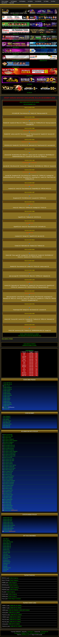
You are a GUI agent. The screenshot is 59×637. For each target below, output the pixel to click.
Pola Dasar (5, 554)
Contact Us (42, 633)
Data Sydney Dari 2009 (8, 459)
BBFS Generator (7, 557)
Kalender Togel (6, 552)
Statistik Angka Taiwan (8, 523)
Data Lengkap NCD (7, 499)
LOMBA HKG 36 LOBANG (16, 605)
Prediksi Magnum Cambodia (14, 598)
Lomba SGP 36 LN (7, 382)
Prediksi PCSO (6, 392)
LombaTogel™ (30, 631)
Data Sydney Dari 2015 (8, 460)
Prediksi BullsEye (7, 393)
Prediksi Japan (6, 396)
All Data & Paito (7, 510)
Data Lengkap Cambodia (9, 480)
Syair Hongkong (6, 417)
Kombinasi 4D (6, 560)
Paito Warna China (7, 491)
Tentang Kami (17, 633)
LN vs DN (5, 564)
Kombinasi (5, 558)
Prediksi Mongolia (7, 402)
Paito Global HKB (7, 504)
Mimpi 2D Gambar (7, 424)
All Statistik (6, 531)
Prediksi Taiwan (6, 399)
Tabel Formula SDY (7, 457)
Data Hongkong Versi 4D (9, 445)
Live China (53, 1)
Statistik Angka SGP (7, 517)
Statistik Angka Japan (8, 526)
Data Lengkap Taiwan (8, 485)
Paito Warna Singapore (8, 439)
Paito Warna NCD (7, 500)
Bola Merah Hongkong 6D (9, 455)
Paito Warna (6, 538)
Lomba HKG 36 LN (7, 384)
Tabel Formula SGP (7, 434)
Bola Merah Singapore (8, 442)
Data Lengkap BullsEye (8, 476)
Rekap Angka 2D (7, 543)
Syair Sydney (6, 419)
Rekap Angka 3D (7, 544)
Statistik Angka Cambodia (9, 525)
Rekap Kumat (6, 549)
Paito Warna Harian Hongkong (10, 451)
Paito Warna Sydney (8, 463)
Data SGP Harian (7, 437)
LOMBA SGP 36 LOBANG (15, 607)
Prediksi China (6, 401)
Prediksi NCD (6, 405)
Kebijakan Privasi (25, 633)
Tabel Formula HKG (7, 443)
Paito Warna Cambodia (8, 482)
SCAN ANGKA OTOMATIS (29, 343)
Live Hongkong (22, 1)
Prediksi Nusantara (7, 404)
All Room (6, 407)
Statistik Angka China (8, 522)
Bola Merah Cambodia (8, 483)
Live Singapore (14, 1)
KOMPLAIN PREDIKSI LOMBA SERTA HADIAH (19, 610)
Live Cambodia (38, 1)
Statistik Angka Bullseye (8, 528)
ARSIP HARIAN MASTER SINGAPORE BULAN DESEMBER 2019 (29, 98)
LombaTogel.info (44, 631)
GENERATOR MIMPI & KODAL (29, 345)
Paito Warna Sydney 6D (8, 466)
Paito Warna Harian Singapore (10, 440)
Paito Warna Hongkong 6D (9, 452)
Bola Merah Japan (7, 497)
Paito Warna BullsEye (8, 477)
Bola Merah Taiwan (7, 488)
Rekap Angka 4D (7, 546)
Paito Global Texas (7, 507)
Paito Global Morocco (8, 508)
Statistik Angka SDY (7, 520)
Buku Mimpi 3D (6, 425)
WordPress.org (25, 634)
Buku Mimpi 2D (6, 422)
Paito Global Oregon (8, 505)
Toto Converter (6, 551)
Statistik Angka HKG (7, 519)
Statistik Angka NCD (7, 529)
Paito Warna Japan (7, 496)
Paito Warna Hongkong (8, 449)
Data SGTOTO (4, 3)
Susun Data (5, 569)
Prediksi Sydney (6, 390)
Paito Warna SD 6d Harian (9, 468)
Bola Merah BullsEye (8, 479)
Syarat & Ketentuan (34, 633)
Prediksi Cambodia (7, 395)
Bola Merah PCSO (7, 474)
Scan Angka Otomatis (8, 541)
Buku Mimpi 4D (6, 427)
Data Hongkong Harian (8, 448)
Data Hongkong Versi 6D (9, 446)
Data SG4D (12, 3)
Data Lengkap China (8, 490)
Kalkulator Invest (7, 567)
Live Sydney (30, 1)
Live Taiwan (46, 1)
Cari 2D (5, 570)
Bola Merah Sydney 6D (8, 469)
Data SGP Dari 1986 (8, 436)
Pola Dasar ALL (6, 555)
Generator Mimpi (7, 420)
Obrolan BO (6, 408)
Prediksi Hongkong (7, 389)
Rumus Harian (6, 540)
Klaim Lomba (7, 385)
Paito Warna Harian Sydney (9, 465)
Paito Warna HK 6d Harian (9, 454)
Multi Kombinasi (6, 561)
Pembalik (5, 566)
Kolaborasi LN (6, 563)
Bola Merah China (7, 493)
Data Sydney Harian (8, 462)
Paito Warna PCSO (7, 472)
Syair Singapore (6, 416)
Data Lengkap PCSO (8, 471)
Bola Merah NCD (7, 502)
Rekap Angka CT (7, 547)
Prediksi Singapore (7, 387)
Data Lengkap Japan (8, 494)
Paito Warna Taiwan (7, 486)
